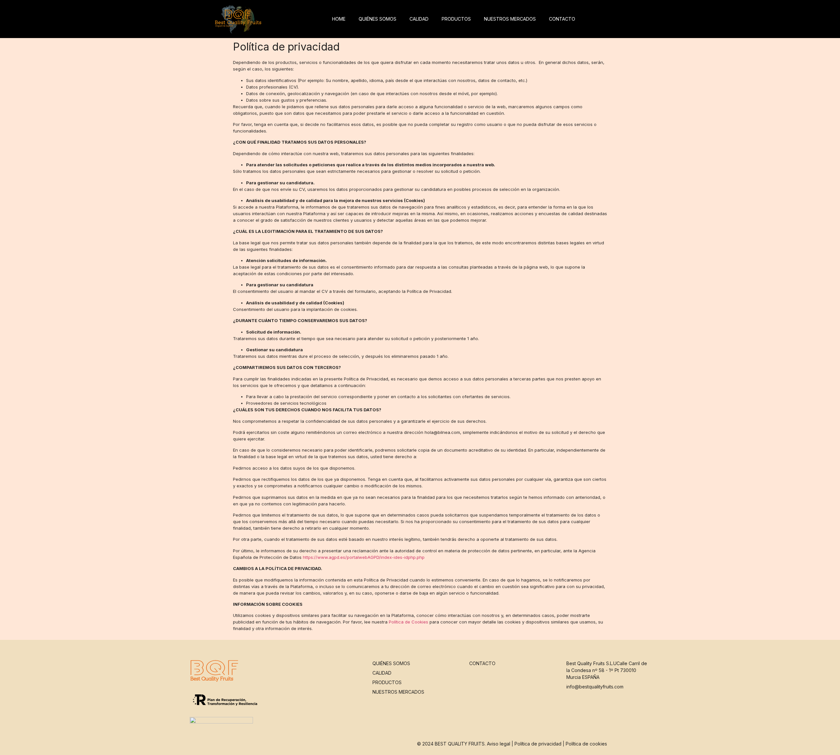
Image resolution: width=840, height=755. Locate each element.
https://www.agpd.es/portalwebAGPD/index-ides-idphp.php (364, 557)
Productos (456, 19)
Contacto (562, 19)
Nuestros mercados (510, 19)
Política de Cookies (408, 621)
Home (339, 19)
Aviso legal (498, 743)
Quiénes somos (377, 19)
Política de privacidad (537, 743)
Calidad (419, 19)
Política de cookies (586, 743)
